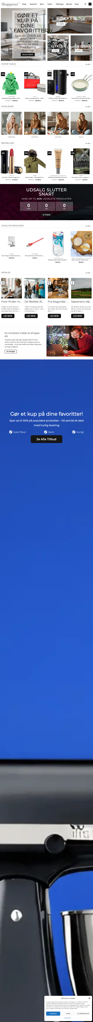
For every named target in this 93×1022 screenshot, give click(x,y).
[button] (89, 998)
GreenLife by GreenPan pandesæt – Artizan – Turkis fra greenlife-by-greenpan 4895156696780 (81, 98)
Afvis (68, 1013)
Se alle (88, 64)
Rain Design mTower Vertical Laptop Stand (11, 256)
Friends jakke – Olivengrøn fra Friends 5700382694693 (35, 177)
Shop (77, 4)
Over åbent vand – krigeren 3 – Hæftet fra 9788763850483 (81, 177)
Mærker (69, 4)
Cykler (49, 4)
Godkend (53, 1013)
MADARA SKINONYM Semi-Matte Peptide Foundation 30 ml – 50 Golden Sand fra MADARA (58, 177)
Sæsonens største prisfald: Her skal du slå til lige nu (81, 301)
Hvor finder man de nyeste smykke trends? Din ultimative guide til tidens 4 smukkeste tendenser (11, 301)
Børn (42, 4)
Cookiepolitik (67, 1018)
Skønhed (33, 4)
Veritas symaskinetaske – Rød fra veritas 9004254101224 (35, 98)
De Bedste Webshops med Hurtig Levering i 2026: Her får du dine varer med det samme (35, 301)
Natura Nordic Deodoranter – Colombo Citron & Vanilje (81, 260)
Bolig (24, 4)
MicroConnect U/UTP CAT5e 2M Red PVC (35, 256)
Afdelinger (60, 4)
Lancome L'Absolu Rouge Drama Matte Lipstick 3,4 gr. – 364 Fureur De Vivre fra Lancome (11, 177)
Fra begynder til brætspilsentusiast (58, 301)
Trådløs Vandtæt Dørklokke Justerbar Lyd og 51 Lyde (58, 98)
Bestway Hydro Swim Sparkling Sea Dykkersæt (58, 260)
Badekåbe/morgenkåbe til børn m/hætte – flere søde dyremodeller (11, 98)
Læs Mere (7, 316)
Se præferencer (83, 1013)
